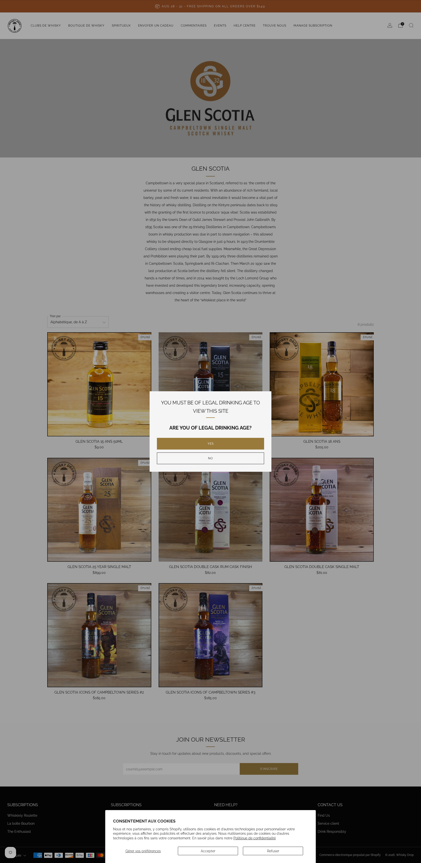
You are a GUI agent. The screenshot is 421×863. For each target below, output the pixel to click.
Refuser (273, 851)
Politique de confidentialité (254, 838)
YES (211, 443)
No (210, 458)
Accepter (208, 851)
